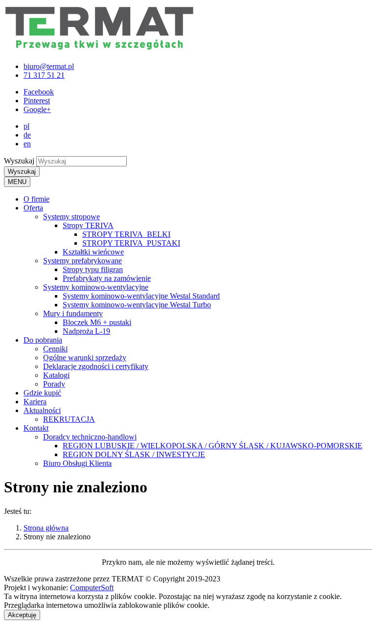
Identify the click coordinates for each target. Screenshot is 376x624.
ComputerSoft (92, 587)
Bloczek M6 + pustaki (97, 322)
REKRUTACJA (69, 419)
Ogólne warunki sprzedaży (84, 357)
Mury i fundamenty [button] (73, 313)
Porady (54, 384)
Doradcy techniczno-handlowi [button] (90, 437)
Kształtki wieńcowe (93, 252)
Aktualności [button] (42, 410)
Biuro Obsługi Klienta (77, 463)
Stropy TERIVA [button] (88, 225)
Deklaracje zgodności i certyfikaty (95, 366)
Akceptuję (22, 615)
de (27, 135)
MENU (17, 181)
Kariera (35, 401)
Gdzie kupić (42, 393)
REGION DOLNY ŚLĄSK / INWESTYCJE (134, 454)
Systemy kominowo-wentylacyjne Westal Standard (141, 296)
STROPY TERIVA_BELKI (126, 234)
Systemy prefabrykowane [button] (82, 260)
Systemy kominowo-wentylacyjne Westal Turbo (137, 304)
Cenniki (55, 349)
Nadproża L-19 (86, 331)
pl (26, 126)
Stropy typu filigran (93, 269)
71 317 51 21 (44, 75)
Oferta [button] (33, 208)
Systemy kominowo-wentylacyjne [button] (95, 287)
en (27, 143)
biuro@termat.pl (49, 66)
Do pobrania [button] (43, 340)
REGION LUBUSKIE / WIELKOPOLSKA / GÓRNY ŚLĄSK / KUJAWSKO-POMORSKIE (212, 445)
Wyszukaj (19, 161)
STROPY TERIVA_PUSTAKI (131, 243)
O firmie (36, 199)
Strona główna (46, 528)
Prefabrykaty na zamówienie (107, 278)
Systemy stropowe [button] (71, 216)
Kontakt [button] (36, 428)
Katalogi (56, 375)
